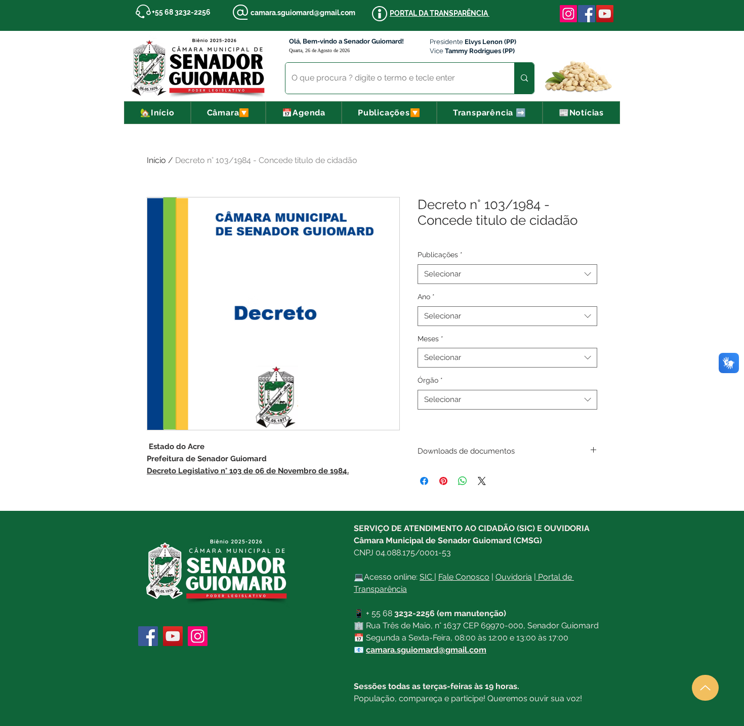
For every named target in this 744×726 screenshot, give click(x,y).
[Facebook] (586, 13)
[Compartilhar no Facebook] (424, 481)
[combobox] (507, 274)
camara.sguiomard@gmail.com (303, 13)
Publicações (440, 255)
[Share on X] (482, 481)
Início (156, 160)
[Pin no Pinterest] (443, 481)
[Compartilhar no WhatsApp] (463, 481)
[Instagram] (568, 13)
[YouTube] (604, 13)
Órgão (430, 380)
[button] (228, 112)
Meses (430, 339)
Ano (426, 297)
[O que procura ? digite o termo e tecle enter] (524, 78)
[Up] (705, 688)
